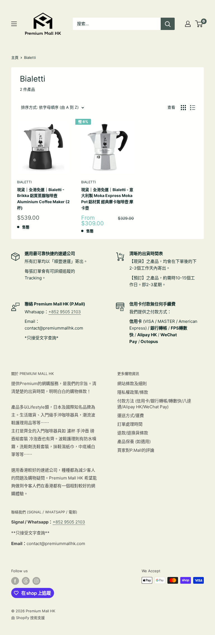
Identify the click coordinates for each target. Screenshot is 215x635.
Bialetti (30, 57)
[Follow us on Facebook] (15, 581)
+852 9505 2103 (64, 311)
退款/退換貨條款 (132, 432)
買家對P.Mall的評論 (135, 450)
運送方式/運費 (130, 415)
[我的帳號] (188, 24)
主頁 (14, 57)
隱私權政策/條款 (132, 392)
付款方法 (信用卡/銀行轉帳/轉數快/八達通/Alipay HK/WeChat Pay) (154, 403)
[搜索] (168, 24)
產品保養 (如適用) (134, 441)
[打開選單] (14, 24)
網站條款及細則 (132, 383)
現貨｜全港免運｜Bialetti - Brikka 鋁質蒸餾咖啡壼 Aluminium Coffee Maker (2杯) (43, 198)
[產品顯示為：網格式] (183, 107)
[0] (199, 23)
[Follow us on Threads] (26, 581)
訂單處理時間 (129, 424)
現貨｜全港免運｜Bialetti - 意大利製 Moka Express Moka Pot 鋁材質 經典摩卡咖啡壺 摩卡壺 (107, 198)
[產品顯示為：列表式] (192, 107)
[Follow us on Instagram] (36, 581)
